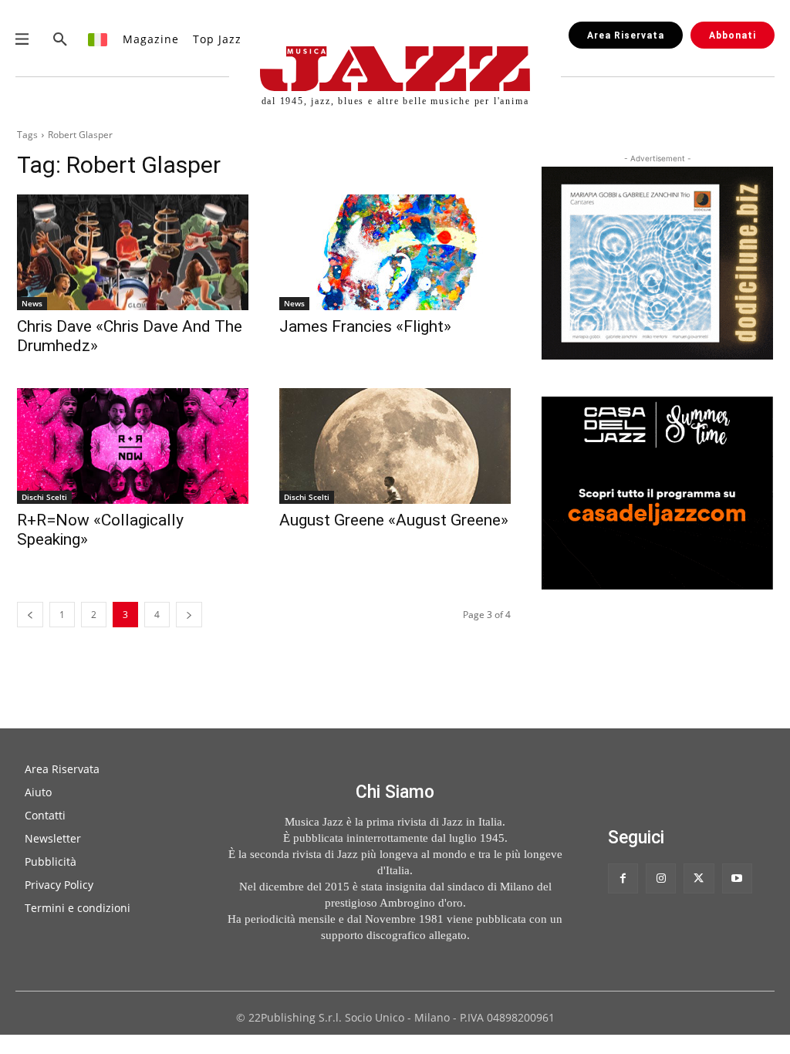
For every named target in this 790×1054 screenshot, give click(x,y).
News (32, 303)
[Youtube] (737, 878)
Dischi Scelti (44, 497)
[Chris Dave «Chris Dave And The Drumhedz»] (132, 252)
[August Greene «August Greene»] (395, 446)
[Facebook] (623, 878)
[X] (699, 878)
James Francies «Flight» (365, 326)
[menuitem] (98, 39)
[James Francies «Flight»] (395, 252)
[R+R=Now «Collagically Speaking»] (132, 446)
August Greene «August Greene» (393, 520)
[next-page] (189, 614)
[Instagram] (661, 878)
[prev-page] (30, 614)
